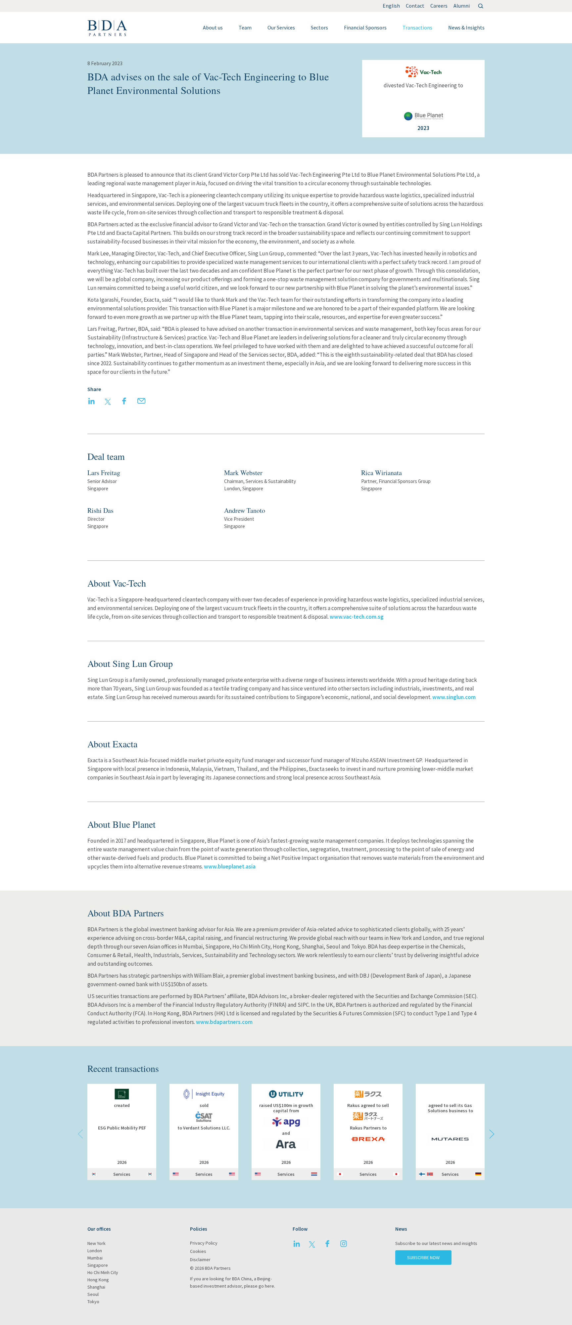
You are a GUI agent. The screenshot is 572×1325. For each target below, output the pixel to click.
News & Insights (466, 27)
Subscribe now (423, 1257)
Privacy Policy (203, 1243)
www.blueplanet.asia (230, 866)
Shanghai (96, 1287)
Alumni (461, 5)
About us (213, 27)
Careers (439, 5)
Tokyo (93, 1301)
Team (245, 27)
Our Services (281, 27)
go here (266, 1286)
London (94, 1251)
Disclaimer (200, 1259)
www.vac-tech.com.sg (357, 616)
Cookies (198, 1251)
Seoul (93, 1294)
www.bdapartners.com (224, 1022)
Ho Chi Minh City (102, 1272)
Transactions (417, 27)
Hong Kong (98, 1280)
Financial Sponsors (365, 27)
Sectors (319, 27)
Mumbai (95, 1258)
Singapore (97, 1265)
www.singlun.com (454, 697)
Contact (415, 5)
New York (96, 1243)
